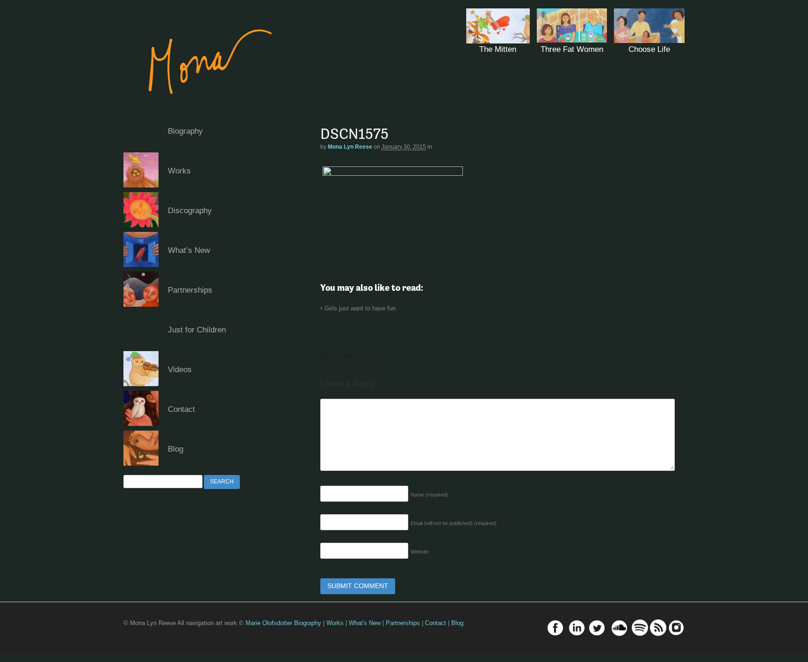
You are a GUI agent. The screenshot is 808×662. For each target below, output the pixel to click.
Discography (190, 210)
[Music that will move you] (201, 107)
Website (420, 551)
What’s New (189, 250)
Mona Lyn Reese (350, 147)
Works (179, 170)
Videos (180, 369)
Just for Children (197, 329)
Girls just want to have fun (359, 308)
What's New (365, 622)
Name (429, 494)
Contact (181, 409)
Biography (185, 131)
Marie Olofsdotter (269, 622)
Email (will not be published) (454, 523)
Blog (175, 449)
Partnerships (190, 290)
